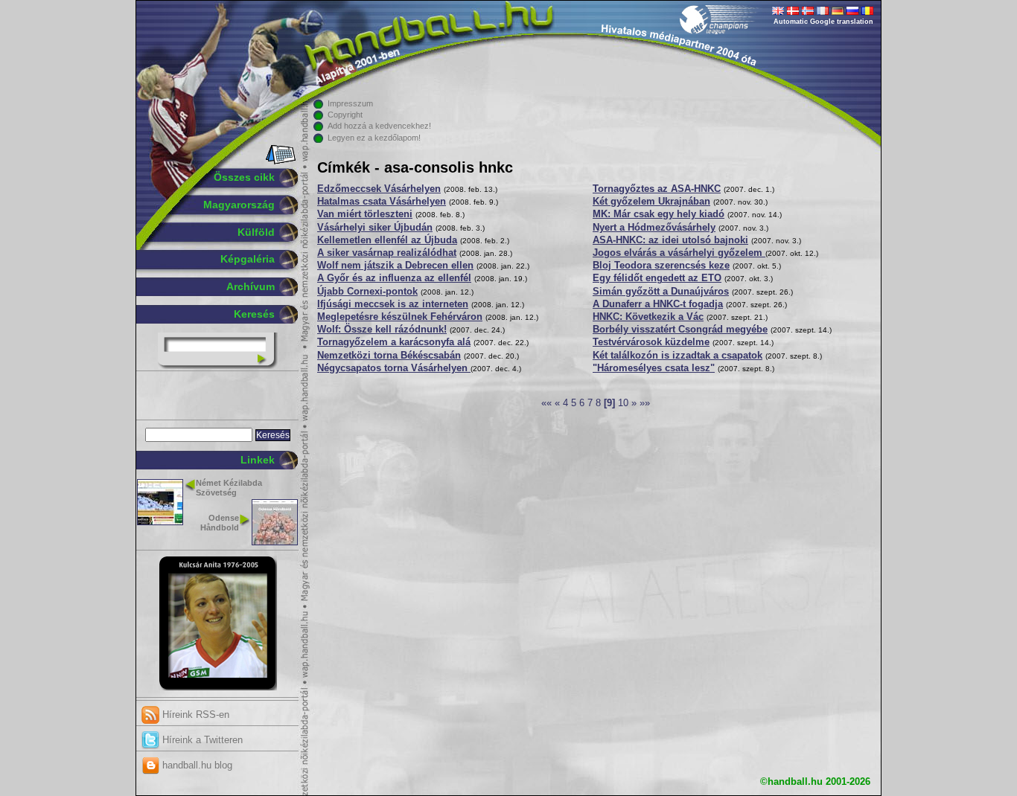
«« (546, 403)
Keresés (254, 314)
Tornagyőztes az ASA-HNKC (657, 189)
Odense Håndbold (219, 522)
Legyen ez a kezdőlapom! (374, 137)
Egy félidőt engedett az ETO (657, 278)
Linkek (257, 460)
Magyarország (239, 205)
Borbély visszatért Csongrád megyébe (680, 329)
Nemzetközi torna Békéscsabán (389, 355)
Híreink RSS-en (194, 714)
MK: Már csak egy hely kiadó (658, 214)
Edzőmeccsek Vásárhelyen (379, 189)
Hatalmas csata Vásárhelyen (381, 201)
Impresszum (350, 103)
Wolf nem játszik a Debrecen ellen (395, 265)
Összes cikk (244, 177)
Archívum (250, 286)
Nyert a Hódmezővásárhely (654, 227)
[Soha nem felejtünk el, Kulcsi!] (218, 687)
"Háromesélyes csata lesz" (654, 368)
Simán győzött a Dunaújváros (661, 291)
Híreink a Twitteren (201, 739)
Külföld (256, 232)
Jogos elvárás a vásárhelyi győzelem (679, 253)
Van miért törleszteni (364, 214)
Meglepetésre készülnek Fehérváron (399, 317)
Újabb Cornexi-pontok (367, 291)
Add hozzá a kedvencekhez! (379, 125)
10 (623, 403)
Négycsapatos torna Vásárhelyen (394, 368)
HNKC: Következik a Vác (648, 317)
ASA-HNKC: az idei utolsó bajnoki (670, 240)
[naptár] (279, 161)
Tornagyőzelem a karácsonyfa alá (394, 342)
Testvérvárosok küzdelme (651, 342)
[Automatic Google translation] (778, 12)
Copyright (345, 114)
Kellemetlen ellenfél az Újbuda (387, 240)
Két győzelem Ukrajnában (651, 201)
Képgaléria (247, 259)
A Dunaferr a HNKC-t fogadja (658, 304)
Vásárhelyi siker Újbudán (375, 227)
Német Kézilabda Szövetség (229, 487)
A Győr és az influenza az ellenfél (394, 278)
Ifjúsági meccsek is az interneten (392, 304)
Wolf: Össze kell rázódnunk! (382, 329)
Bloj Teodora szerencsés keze (661, 265)
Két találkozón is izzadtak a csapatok (677, 355)
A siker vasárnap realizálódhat (386, 253)
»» (645, 403)
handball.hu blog (195, 765)
